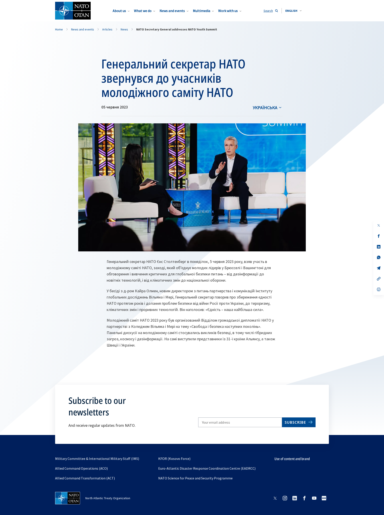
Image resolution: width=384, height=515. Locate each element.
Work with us (228, 10)
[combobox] (293, 10)
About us (119, 10)
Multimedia (201, 10)
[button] (293, 10)
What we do (143, 10)
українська (265, 107)
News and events (172, 10)
